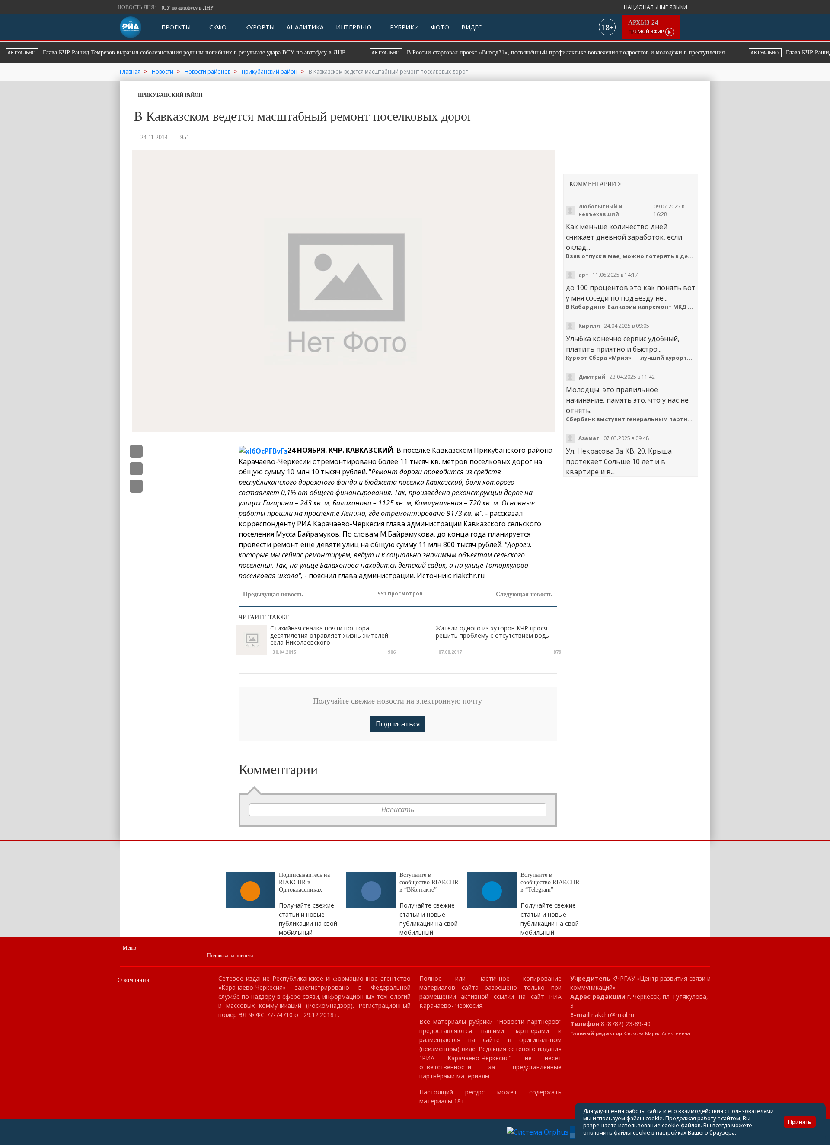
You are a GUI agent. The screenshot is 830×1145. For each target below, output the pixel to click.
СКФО (217, 27)
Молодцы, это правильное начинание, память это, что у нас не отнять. (627, 400)
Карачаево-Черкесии (275, 461)
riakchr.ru (469, 575)
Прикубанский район (170, 95)
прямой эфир (646, 27)
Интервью (353, 27)
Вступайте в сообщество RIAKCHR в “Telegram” (549, 882)
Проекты (176, 27)
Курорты (259, 27)
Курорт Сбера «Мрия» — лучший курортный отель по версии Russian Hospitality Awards (631, 357)
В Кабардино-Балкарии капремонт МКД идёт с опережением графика (631, 306)
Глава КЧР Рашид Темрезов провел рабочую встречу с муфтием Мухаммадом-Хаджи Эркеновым (564, 52)
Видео (472, 27)
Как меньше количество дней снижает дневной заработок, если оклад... (624, 237)
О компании (134, 980)
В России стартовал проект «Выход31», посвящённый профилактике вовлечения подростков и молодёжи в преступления (217, 52)
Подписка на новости (230, 956)
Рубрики (403, 27)
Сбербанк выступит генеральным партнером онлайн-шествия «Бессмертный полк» (631, 419)
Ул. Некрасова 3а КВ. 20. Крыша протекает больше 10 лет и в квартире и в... (619, 461)
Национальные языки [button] (656, 7)
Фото (440, 27)
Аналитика (305, 27)
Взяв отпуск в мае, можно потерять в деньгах (631, 256)
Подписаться (398, 724)
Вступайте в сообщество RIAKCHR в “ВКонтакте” (428, 882)
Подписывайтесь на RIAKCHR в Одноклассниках (304, 882)
